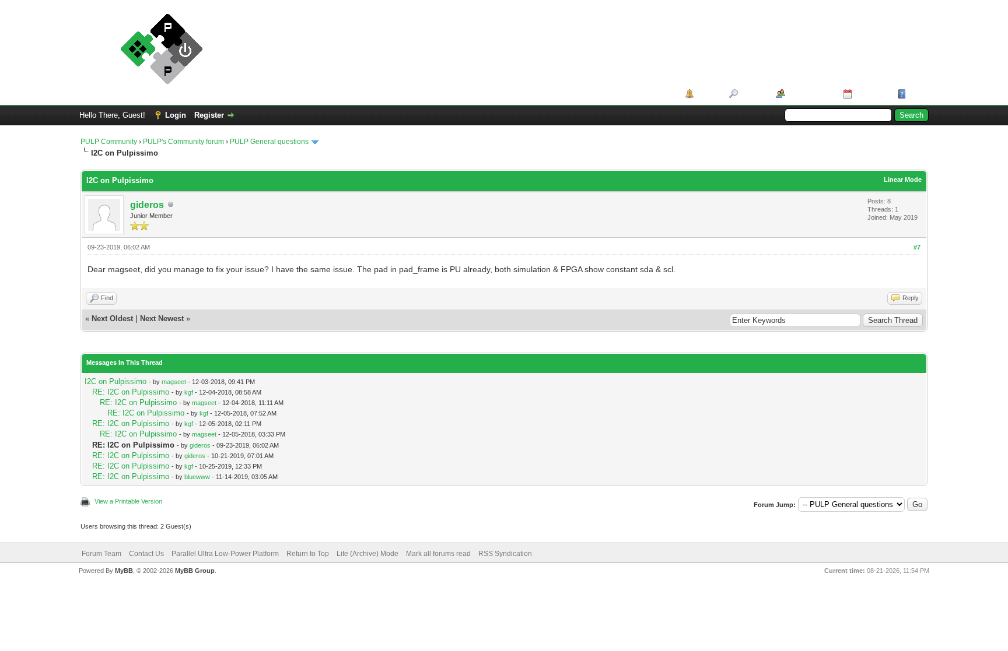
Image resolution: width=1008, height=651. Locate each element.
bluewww (197, 476)
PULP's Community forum (183, 142)
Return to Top (307, 554)
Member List (810, 93)
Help (917, 93)
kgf (188, 392)
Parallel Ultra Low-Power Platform (225, 554)
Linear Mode (903, 179)
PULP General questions (269, 142)
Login (175, 115)
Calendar (871, 93)
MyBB (124, 570)
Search (752, 93)
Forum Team (101, 554)
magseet (174, 381)
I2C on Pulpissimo (115, 381)
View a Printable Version (128, 501)
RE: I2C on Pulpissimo (130, 392)
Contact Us (146, 554)
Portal (707, 93)
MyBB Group (195, 570)
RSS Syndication (505, 554)
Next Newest (162, 318)
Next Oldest (112, 318)
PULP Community (108, 142)
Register (209, 115)
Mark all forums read (438, 554)
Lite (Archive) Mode (367, 554)
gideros (147, 205)
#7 (917, 247)
